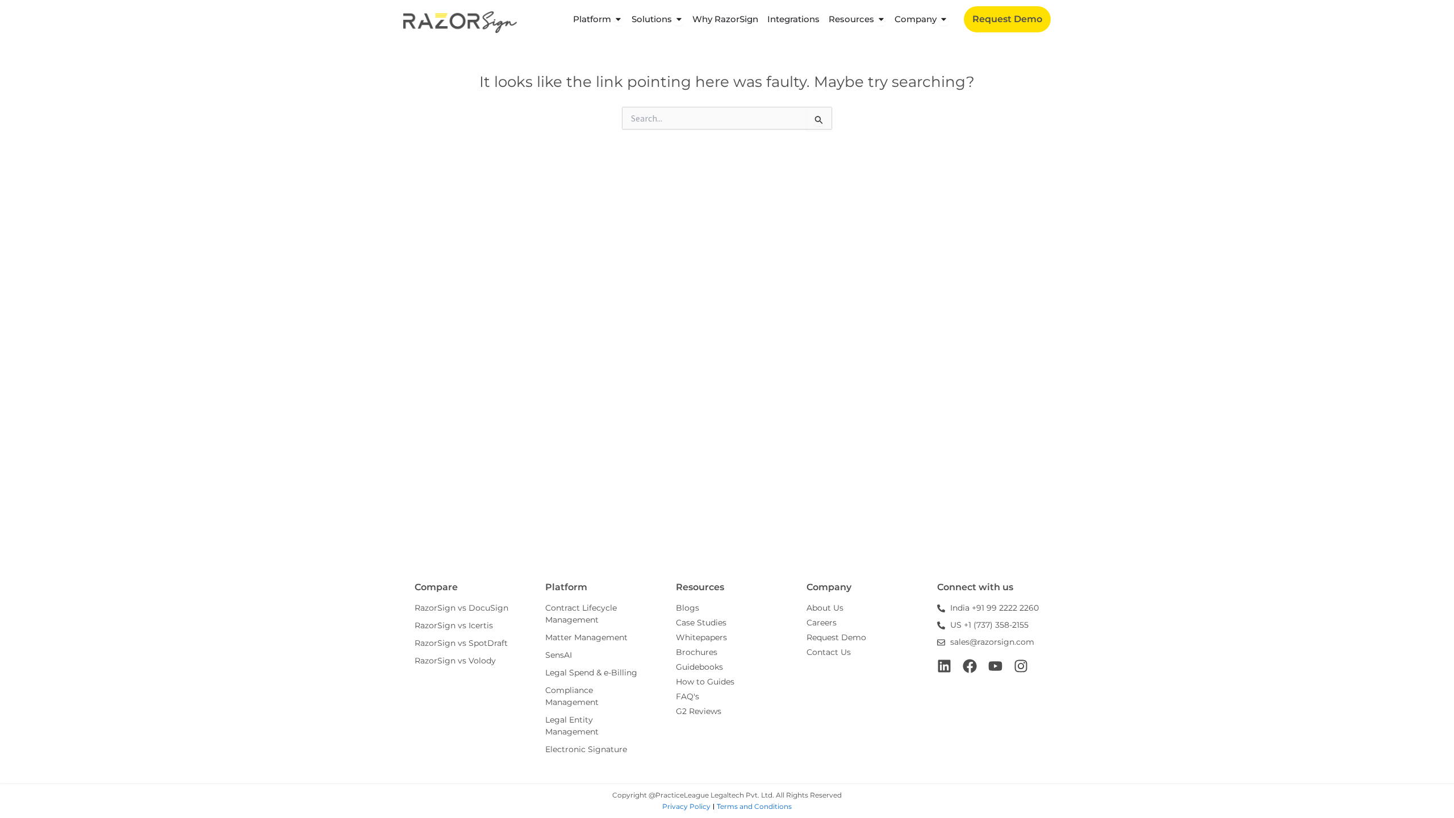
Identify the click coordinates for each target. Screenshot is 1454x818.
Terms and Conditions (754, 806)
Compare (436, 587)
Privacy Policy (686, 806)
